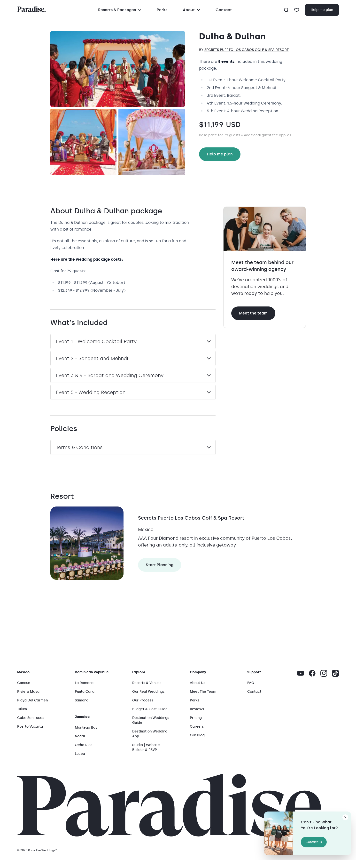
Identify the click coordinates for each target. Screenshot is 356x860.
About (189, 10)
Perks (162, 10)
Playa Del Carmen (32, 700)
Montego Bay (86, 727)
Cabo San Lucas (30, 718)
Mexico (23, 672)
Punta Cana (84, 692)
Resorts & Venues (146, 683)
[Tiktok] (335, 673)
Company (198, 672)
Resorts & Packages (117, 10)
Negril (80, 736)
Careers (197, 726)
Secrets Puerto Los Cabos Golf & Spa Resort (246, 50)
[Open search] (286, 10)
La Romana (84, 683)
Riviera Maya (28, 692)
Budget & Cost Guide (150, 709)
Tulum (22, 709)
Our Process (142, 700)
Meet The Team (203, 692)
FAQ (250, 683)
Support (254, 672)
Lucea (80, 754)
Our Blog (197, 735)
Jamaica (82, 717)
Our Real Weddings (148, 692)
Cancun (23, 683)
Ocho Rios (83, 745)
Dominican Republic (92, 672)
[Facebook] (312, 673)
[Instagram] (323, 673)
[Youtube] (300, 673)
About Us (197, 683)
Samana (81, 700)
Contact (224, 10)
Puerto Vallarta (30, 726)
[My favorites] (296, 10)
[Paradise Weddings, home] (31, 9)
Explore (138, 672)
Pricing (196, 718)
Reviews (197, 709)
